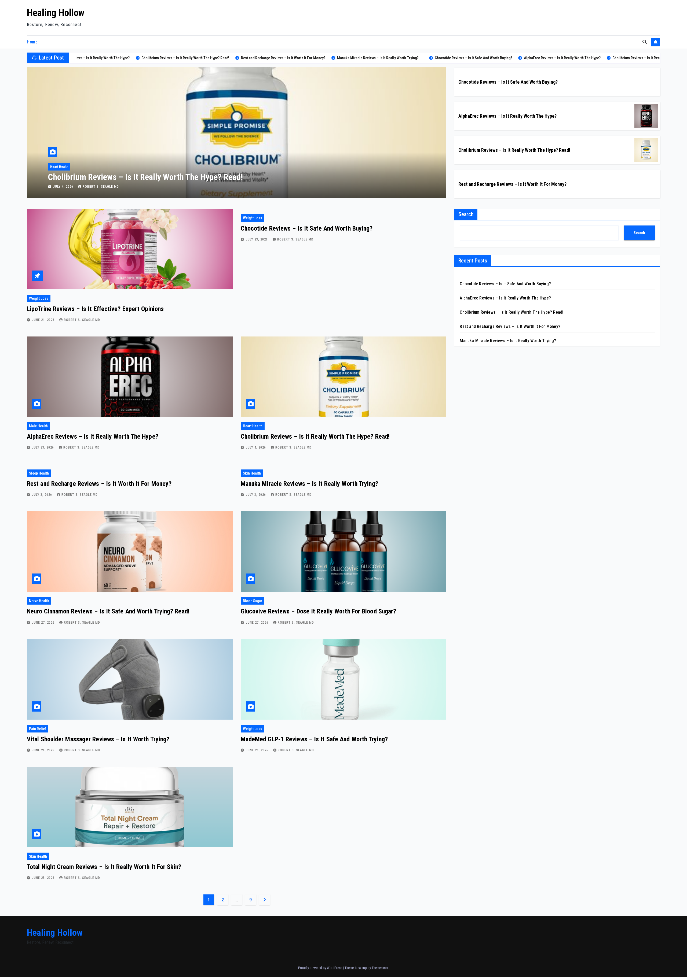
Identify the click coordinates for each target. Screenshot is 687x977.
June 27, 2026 (44, 622)
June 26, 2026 (44, 750)
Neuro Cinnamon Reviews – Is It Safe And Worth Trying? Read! (108, 611)
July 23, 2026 (257, 239)
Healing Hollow (55, 12)
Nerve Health (39, 601)
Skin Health (252, 473)
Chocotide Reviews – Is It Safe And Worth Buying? (508, 82)
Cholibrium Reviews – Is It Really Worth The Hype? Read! (514, 150)
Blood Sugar (252, 601)
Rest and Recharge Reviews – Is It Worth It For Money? (142, 177)
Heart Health (252, 426)
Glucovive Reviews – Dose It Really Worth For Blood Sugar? (318, 611)
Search (465, 214)
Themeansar (380, 968)
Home (32, 42)
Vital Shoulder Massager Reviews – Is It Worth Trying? (98, 739)
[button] (644, 42)
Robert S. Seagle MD (101, 186)
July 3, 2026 (63, 186)
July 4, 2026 (256, 447)
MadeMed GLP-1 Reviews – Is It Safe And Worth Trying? (314, 739)
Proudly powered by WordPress (320, 968)
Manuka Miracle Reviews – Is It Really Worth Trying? (309, 483)
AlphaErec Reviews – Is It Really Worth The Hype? (507, 116)
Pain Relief (37, 729)
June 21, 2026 (44, 320)
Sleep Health (59, 167)
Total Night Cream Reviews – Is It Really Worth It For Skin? (104, 867)
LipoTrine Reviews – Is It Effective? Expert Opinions (95, 309)
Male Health (38, 426)
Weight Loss (38, 298)
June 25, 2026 (44, 878)
